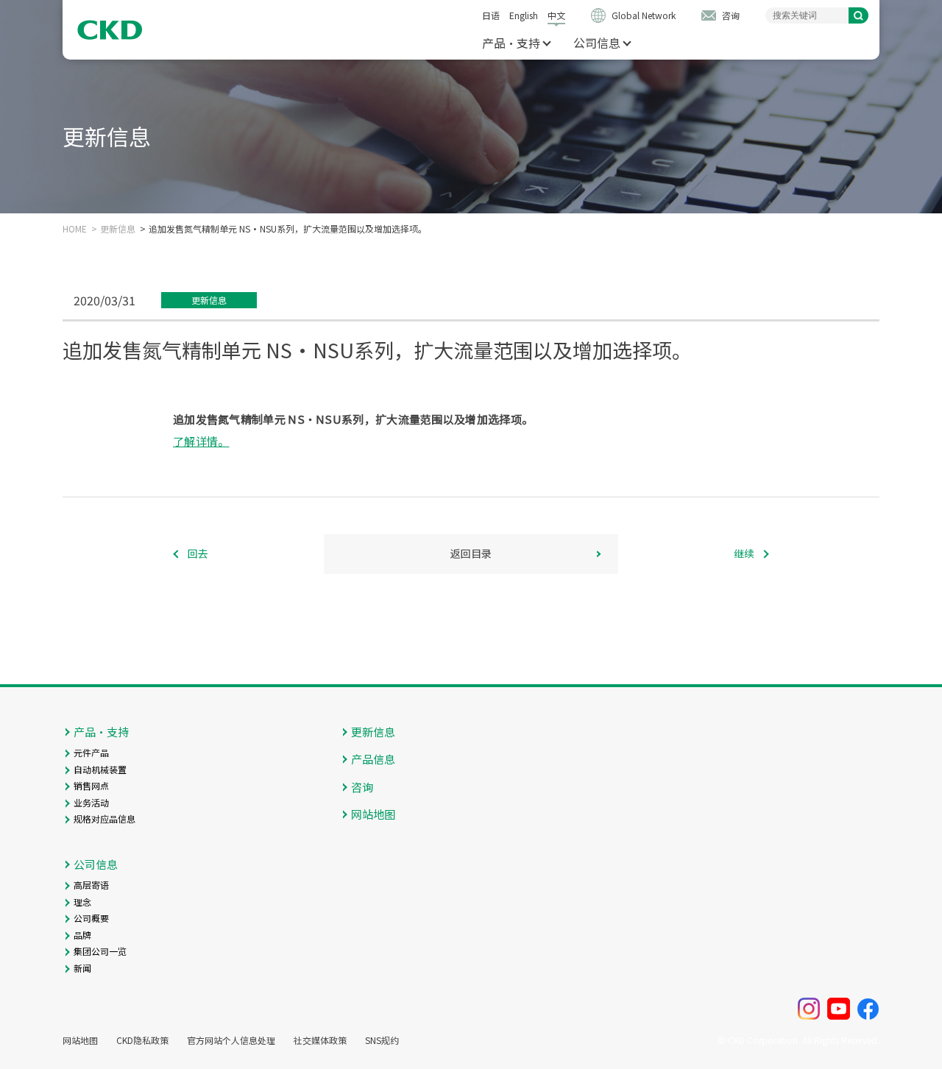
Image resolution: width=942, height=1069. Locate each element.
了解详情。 (201, 441)
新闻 (82, 968)
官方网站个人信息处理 (231, 1040)
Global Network (644, 15)
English (523, 15)
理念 (82, 901)
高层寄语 (91, 884)
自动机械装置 (100, 769)
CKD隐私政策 (142, 1040)
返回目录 (471, 553)
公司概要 (91, 918)
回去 (198, 553)
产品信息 (373, 759)
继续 (744, 553)
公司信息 (596, 43)
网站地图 (373, 814)
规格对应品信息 (104, 818)
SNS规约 (382, 1040)
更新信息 (117, 228)
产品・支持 (511, 43)
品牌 (82, 934)
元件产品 (91, 752)
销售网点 (91, 785)
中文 (556, 15)
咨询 (731, 15)
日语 (491, 15)
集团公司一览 (100, 951)
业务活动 (91, 802)
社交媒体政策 (320, 1040)
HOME (75, 228)
